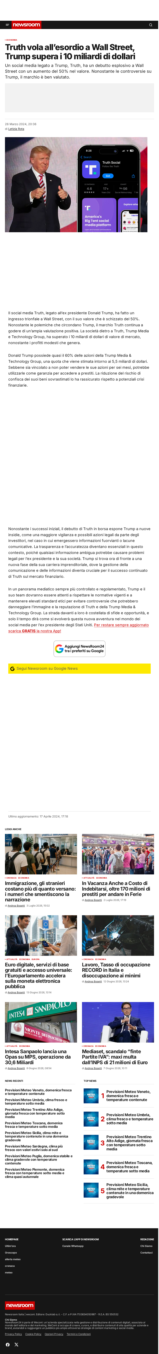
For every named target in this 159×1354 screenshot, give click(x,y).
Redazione (147, 1239)
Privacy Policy (13, 1334)
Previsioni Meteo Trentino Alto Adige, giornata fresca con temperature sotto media (35, 1113)
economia (11, 40)
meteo (8, 1272)
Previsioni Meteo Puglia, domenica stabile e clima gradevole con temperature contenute (38, 1159)
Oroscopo (11, 1252)
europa (36, 959)
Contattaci (146, 1252)
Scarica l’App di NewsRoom (80, 1239)
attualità (89, 878)
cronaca (11, 878)
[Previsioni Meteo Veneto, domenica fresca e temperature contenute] (91, 1095)
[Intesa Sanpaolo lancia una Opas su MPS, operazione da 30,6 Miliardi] (41, 1022)
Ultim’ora (10, 1246)
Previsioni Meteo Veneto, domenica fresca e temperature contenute (38, 1092)
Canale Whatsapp (73, 1246)
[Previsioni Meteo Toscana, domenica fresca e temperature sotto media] (91, 1166)
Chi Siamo (146, 1246)
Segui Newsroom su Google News (47, 668)
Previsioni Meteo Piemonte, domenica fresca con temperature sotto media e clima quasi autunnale (34, 1173)
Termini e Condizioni (79, 1334)
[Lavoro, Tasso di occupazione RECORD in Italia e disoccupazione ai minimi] (118, 935)
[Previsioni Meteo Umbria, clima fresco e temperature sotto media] (91, 1119)
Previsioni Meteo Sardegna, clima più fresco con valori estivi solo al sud (34, 1148)
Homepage (11, 1239)
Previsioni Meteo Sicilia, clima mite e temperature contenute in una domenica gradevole (36, 1136)
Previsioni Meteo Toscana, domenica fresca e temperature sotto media (34, 1125)
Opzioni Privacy (54, 1334)
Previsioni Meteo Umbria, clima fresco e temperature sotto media (36, 1101)
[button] (7, 24)
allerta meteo (12, 1259)
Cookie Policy (33, 1334)
